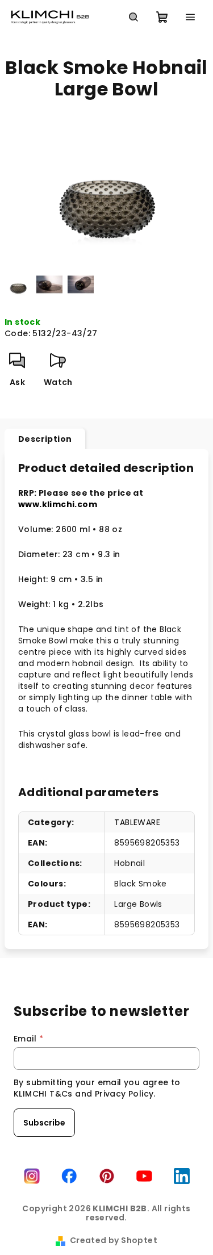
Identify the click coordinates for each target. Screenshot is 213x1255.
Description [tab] (45, 439)
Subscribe (44, 1122)
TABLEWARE (137, 822)
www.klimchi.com (57, 504)
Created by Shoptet (113, 1240)
